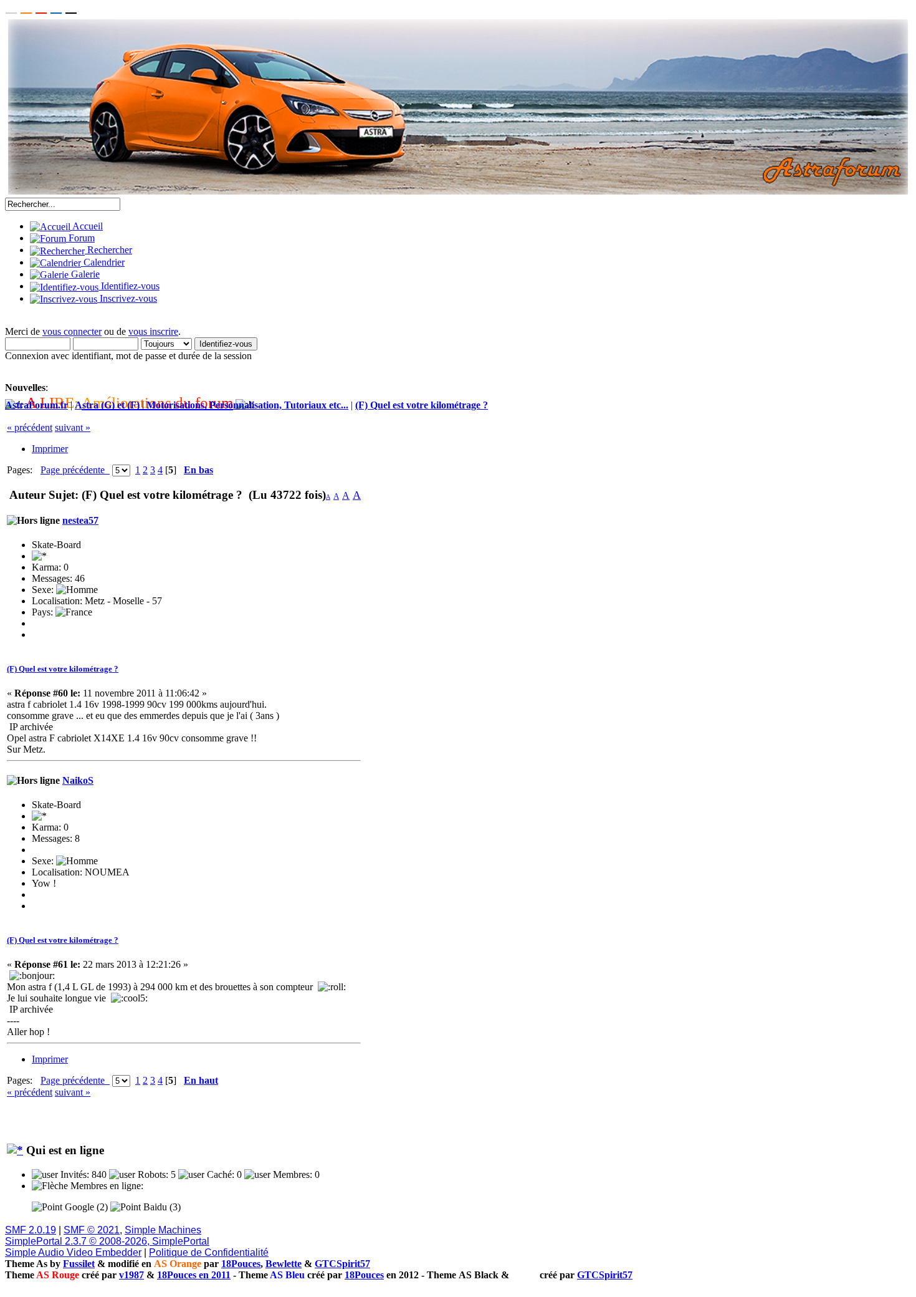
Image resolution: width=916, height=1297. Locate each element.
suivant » (72, 427)
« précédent (29, 427)
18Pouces (240, 1263)
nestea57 (80, 520)
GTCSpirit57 (342, 1263)
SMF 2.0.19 (30, 1230)
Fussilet (79, 1263)
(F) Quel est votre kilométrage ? (421, 405)
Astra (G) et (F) (107, 405)
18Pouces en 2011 (194, 1275)
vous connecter (72, 331)
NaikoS (77, 780)
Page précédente (75, 470)
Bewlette (283, 1263)
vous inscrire (153, 331)
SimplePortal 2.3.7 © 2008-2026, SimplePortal (107, 1241)
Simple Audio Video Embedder (73, 1252)
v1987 (131, 1275)
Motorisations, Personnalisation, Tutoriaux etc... (247, 405)
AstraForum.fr (36, 405)
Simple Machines (163, 1230)
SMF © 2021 (92, 1230)
